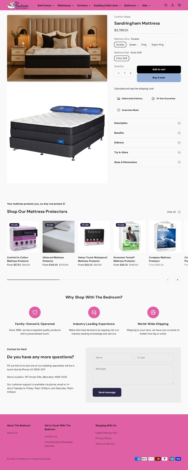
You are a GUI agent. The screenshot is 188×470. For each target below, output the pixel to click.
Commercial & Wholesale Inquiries (59, 444)
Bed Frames (44, 5)
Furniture (82, 5)
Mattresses (64, 5)
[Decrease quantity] (118, 73)
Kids (144, 5)
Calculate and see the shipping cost (134, 88)
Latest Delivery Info (106, 432)
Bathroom (130, 5)
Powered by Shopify (41, 459)
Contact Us (51, 436)
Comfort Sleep (122, 16)
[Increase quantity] (130, 73)
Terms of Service (104, 443)
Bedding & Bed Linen (106, 5)
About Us (12, 432)
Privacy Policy (103, 438)
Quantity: (119, 66)
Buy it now (159, 77)
